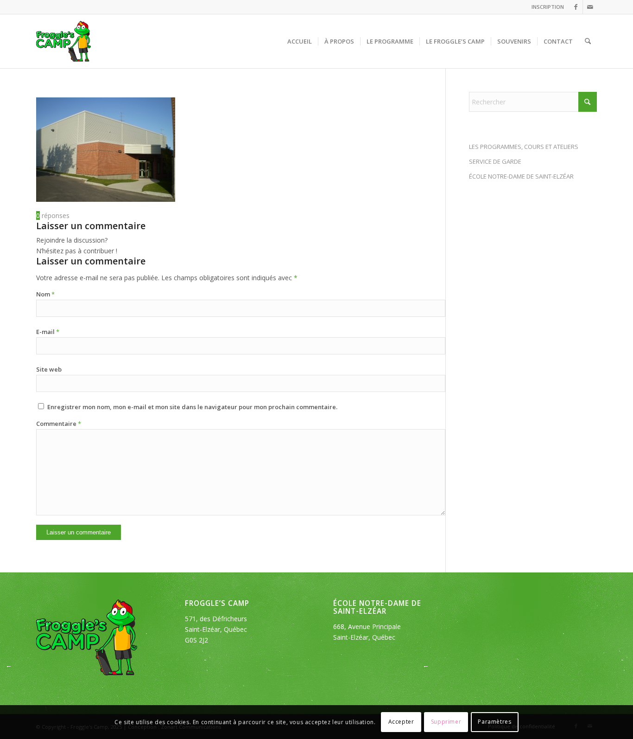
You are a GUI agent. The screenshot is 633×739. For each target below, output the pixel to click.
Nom (45, 294)
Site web (49, 369)
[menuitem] (545, 7)
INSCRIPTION (548, 6)
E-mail (47, 332)
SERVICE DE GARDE (495, 161)
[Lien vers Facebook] (575, 7)
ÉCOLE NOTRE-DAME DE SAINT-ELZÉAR (521, 176)
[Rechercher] (588, 41)
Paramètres (494, 722)
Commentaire (58, 423)
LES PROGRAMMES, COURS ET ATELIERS (523, 146)
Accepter (401, 722)
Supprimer (446, 722)
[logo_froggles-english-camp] (63, 41)
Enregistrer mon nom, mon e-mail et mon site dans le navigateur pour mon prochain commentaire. (192, 407)
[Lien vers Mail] (590, 7)
